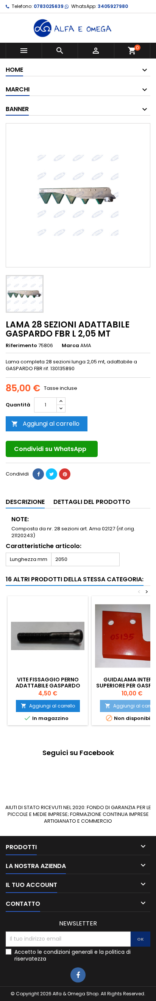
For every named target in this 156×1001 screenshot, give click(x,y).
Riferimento (21, 345)
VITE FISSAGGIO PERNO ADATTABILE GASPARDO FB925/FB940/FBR (48, 685)
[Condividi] (38, 474)
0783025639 (49, 6)
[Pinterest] (64, 474)
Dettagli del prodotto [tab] (91, 501)
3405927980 (113, 6)
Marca (70, 345)
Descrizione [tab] (25, 501)
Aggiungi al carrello (45, 423)
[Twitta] (51, 474)
